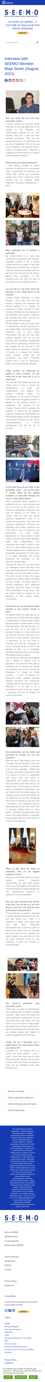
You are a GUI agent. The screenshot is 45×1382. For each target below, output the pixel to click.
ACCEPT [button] (8, 1377)
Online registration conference (21, 1098)
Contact (8, 1270)
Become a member (16, 1091)
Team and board (11, 1257)
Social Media (10, 1296)
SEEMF (8, 1265)
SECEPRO (9, 1332)
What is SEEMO (11, 1232)
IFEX (6, 1341)
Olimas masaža (10, 1344)
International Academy (13, 1329)
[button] (4, 3)
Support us (9, 1285)
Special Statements (16, 1110)
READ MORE (21, 1377)
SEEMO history (11, 1237)
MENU (9, 3)
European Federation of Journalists (18, 1338)
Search (37, 42)
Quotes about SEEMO (14, 1245)
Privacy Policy (11, 1281)
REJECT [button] (33, 1377)
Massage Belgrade (12, 1326)
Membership (10, 1261)
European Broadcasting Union (16, 1347)
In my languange (12, 1241)
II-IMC (7, 1335)
